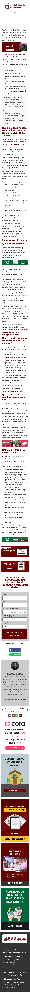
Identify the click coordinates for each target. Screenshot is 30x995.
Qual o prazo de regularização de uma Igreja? (14, 117)
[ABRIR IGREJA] (15, 557)
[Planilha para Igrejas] (15, 930)
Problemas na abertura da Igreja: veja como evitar (15, 107)
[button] (15, 12)
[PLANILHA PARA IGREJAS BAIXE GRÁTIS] (15, 264)
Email (4, 601)
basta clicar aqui (16, 391)
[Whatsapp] (16, 715)
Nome (4, 594)
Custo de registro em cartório (15, 358)
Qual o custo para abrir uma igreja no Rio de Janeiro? (13, 112)
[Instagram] (20, 715)
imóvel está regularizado (14, 298)
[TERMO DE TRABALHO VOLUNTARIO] (15, 571)
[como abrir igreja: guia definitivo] (15, 796)
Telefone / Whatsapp (9, 608)
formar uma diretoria (15, 144)
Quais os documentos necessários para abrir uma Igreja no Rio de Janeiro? (13, 102)
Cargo (4, 623)
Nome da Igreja (7, 616)
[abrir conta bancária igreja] (15, 447)
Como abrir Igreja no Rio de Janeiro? (13, 122)
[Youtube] (13, 715)
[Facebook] (9, 715)
